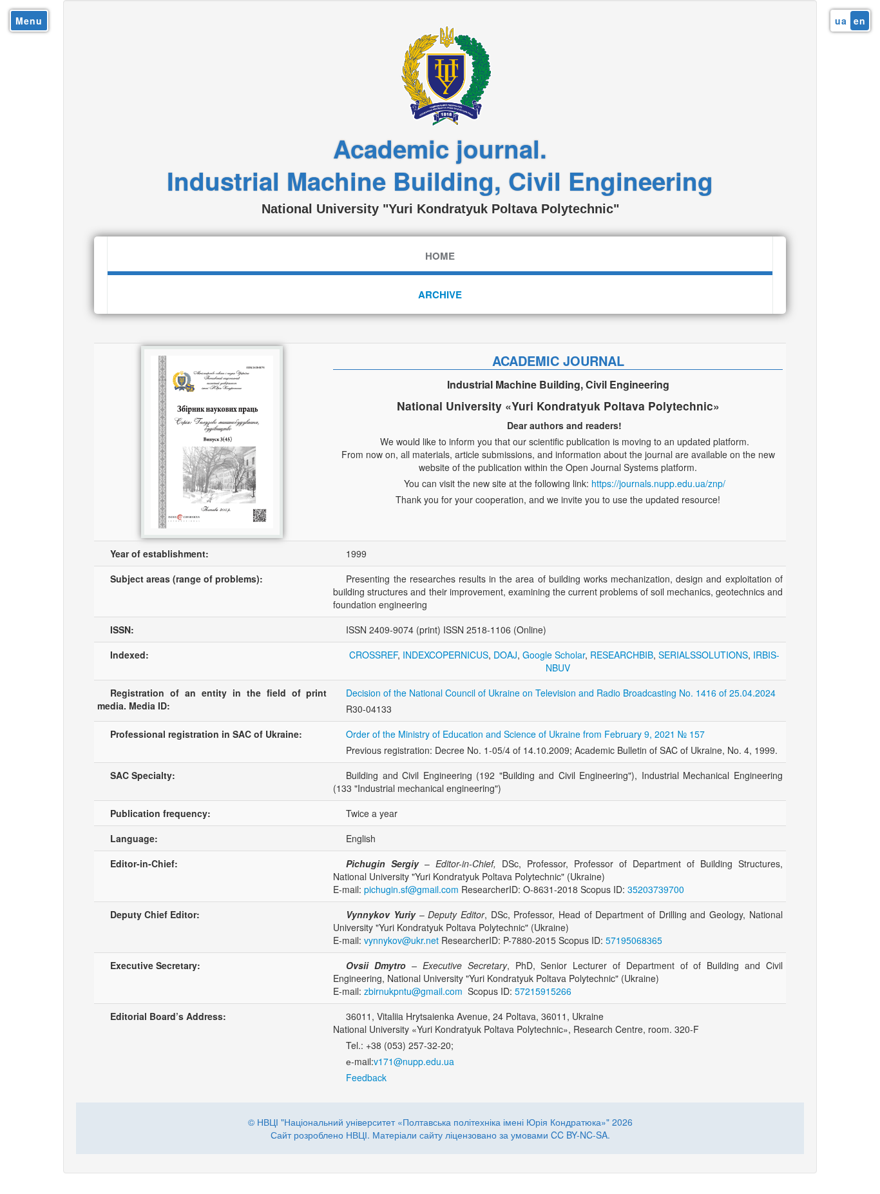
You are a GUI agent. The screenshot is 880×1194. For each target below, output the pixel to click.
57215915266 (543, 991)
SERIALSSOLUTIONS (703, 654)
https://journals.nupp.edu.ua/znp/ (658, 483)
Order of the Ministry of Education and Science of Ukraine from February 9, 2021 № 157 (525, 733)
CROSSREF (373, 654)
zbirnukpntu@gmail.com (413, 991)
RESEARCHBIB (621, 654)
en (860, 20)
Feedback (366, 1077)
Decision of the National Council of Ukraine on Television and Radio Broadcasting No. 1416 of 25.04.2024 (561, 692)
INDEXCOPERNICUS (445, 654)
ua (841, 20)
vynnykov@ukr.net (401, 940)
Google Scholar (553, 654)
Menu (29, 20)
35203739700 (655, 889)
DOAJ (505, 654)
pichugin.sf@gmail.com (411, 889)
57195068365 (634, 940)
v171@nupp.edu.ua (414, 1061)
